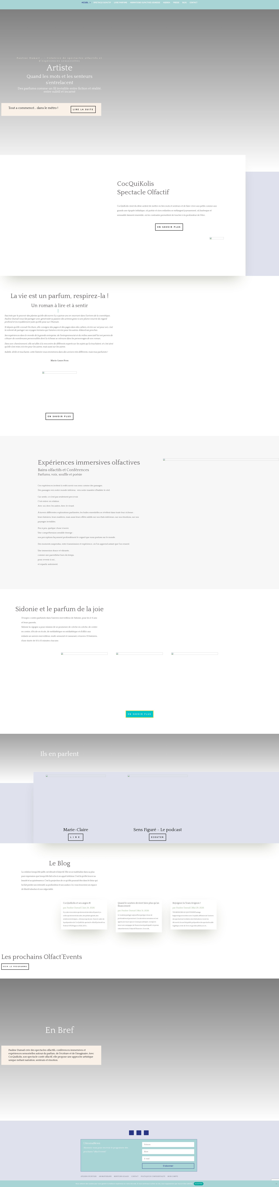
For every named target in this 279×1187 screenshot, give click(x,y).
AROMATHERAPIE (105, 1176)
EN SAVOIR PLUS (169, 227)
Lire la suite (83, 109)
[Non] (276, 1184)
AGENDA (166, 3)
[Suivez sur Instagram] (131, 1132)
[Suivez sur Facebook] (138, 1132)
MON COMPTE (173, 1176)
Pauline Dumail (74, 908)
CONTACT (193, 3)
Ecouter (157, 837)
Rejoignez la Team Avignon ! (187, 903)
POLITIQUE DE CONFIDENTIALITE (153, 1176)
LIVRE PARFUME (120, 3)
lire (75, 837)
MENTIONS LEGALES (121, 1176)
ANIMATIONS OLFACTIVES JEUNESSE (145, 3)
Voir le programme (15, 966)
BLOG (184, 3)
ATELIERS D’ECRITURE (89, 1176)
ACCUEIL (85, 3)
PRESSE (176, 3)
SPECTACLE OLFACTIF (102, 3)
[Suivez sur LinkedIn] (146, 1132)
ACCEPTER (198, 1183)
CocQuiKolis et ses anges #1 (77, 903)
